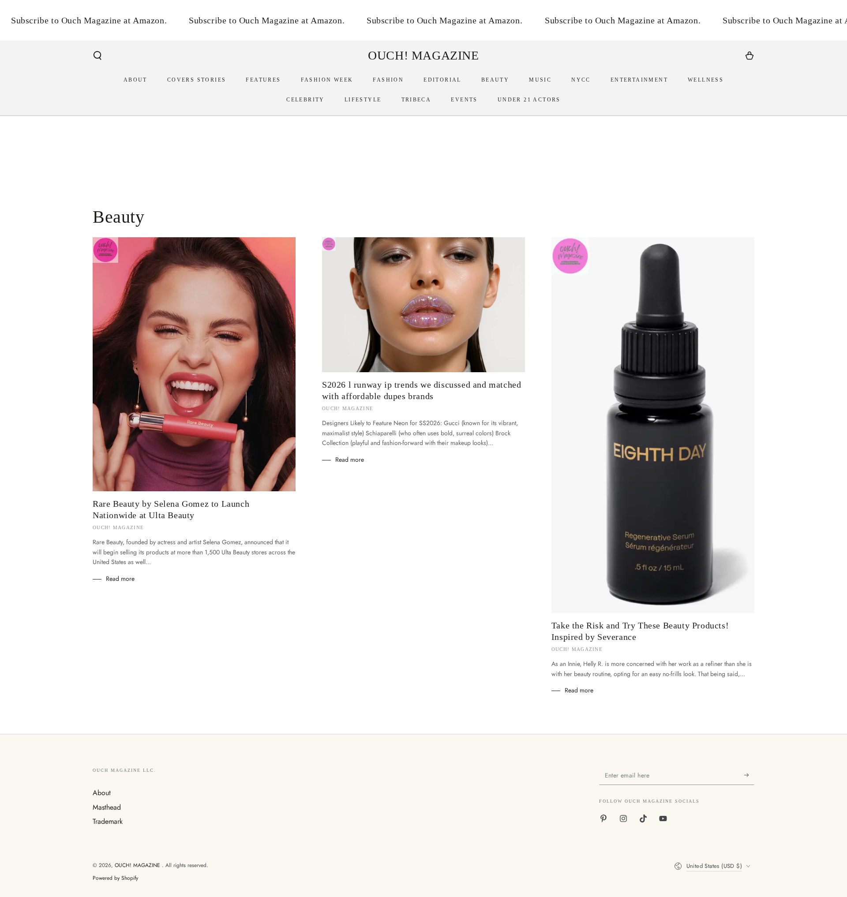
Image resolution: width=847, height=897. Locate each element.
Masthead (107, 807)
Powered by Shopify (115, 878)
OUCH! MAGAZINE (138, 865)
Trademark (108, 821)
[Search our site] (97, 55)
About (102, 793)
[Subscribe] (749, 775)
